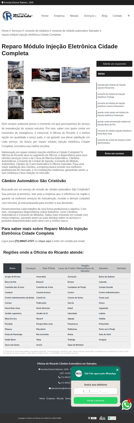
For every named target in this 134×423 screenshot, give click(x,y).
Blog (104, 15)
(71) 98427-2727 (25, 241)
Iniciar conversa (95, 400)
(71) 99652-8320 (68, 383)
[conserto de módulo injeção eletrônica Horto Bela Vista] (46, 75)
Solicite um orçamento (114, 63)
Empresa (59, 15)
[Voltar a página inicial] (18, 16)
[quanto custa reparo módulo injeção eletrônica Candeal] (16, 105)
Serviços (89, 15)
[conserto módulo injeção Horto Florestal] (16, 75)
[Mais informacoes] (128, 16)
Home (45, 15)
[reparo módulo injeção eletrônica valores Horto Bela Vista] (46, 105)
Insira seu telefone (95, 384)
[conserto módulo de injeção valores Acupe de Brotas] (76, 75)
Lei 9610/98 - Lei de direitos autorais (64, 353)
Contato (117, 15)
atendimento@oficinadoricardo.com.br (68, 388)
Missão (74, 15)
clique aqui (44, 241)
